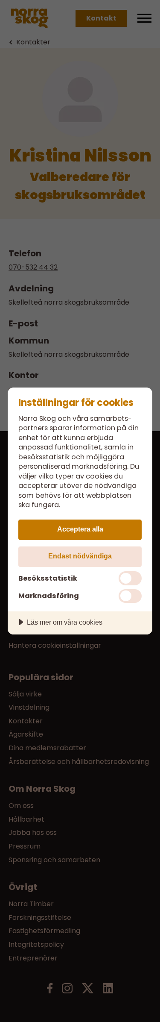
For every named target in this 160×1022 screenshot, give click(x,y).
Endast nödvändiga (80, 556)
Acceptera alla (80, 529)
